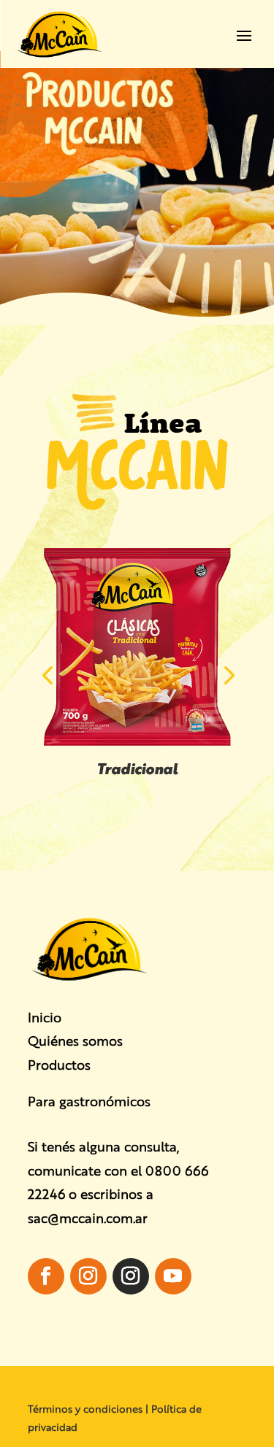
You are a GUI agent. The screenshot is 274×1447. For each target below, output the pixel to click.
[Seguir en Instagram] (88, 1276)
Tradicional (137, 768)
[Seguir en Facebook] (46, 1276)
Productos (59, 1064)
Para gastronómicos (89, 1100)
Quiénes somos (75, 1040)
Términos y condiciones (85, 1408)
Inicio (44, 1016)
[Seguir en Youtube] (173, 1276)
